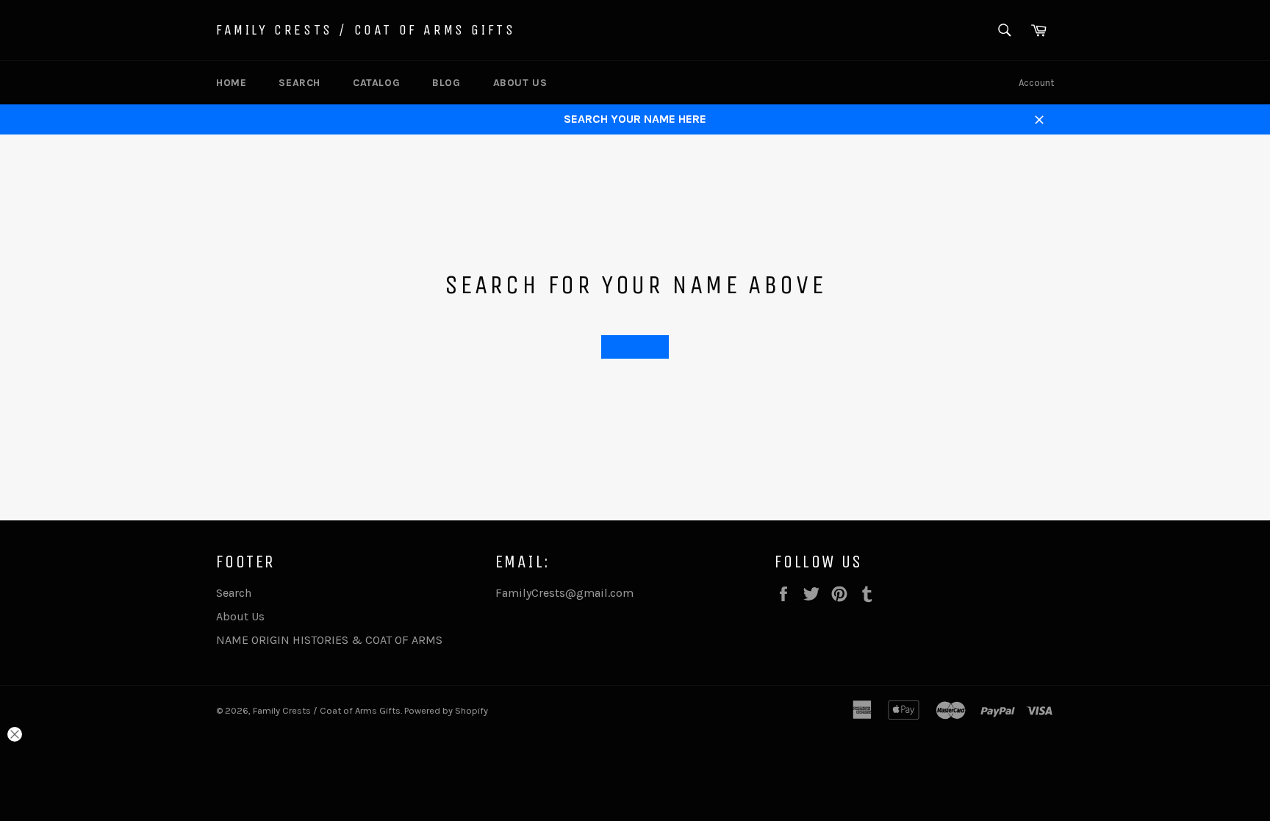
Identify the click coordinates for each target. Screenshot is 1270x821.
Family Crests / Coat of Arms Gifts (365, 29)
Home (231, 82)
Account (1036, 82)
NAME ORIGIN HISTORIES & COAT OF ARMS (329, 640)
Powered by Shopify (446, 710)
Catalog (376, 82)
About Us (520, 82)
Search (299, 82)
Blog (446, 82)
